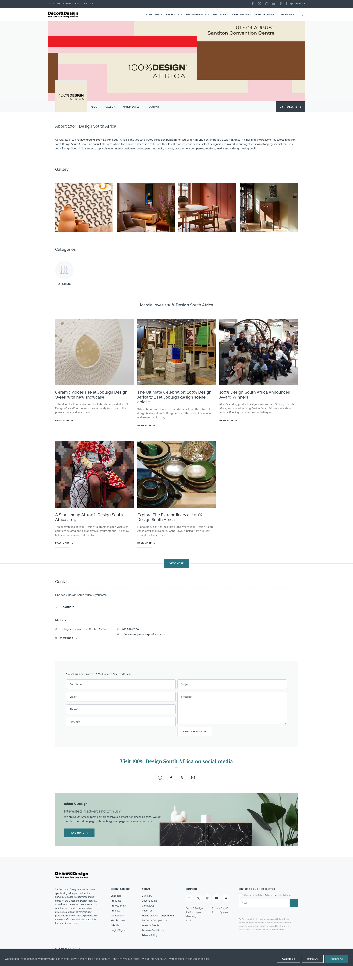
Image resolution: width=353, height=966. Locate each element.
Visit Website (291, 107)
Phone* (74, 709)
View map (69, 638)
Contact (154, 107)
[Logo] (63, 14)
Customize (288, 958)
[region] (176, 957)
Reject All (312, 958)
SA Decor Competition (154, 920)
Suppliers (153, 14)
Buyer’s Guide (71, 4)
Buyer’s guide (149, 900)
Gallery (111, 107)
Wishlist (300, 4)
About (94, 107)
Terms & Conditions (153, 930)
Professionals (196, 14)
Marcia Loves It (266, 14)
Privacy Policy (149, 935)
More (285, 14)
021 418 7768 (221, 908)
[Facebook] (253, 4)
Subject (185, 684)
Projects (219, 14)
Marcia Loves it (132, 107)
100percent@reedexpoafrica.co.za (143, 634)
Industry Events (150, 925)
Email (73, 696)
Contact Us (148, 905)
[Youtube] (274, 4)
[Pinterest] (282, 4)
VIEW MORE (177, 563)
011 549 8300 (130, 629)
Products (172, 14)
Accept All (337, 958)
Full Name (76, 684)
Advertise (87, 4)
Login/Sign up (119, 930)
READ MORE (79, 833)
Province (75, 721)
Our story (54, 4)
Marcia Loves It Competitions (158, 915)
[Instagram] (267, 4)
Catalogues (240, 14)
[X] (260, 4)
